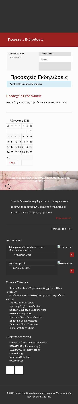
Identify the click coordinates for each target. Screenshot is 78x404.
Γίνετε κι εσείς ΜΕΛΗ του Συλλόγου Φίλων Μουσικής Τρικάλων (39, 179)
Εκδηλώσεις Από (16, 54)
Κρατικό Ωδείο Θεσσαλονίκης (25, 317)
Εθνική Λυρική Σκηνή (20, 313)
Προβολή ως (47, 54)
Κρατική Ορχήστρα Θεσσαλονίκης (27, 310)
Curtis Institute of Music (21, 328)
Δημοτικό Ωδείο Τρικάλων (23, 324)
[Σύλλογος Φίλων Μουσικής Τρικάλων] (39, 11)
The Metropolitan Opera (21, 302)
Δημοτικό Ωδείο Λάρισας (23, 320)
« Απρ (12, 162)
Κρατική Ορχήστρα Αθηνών (24, 306)
